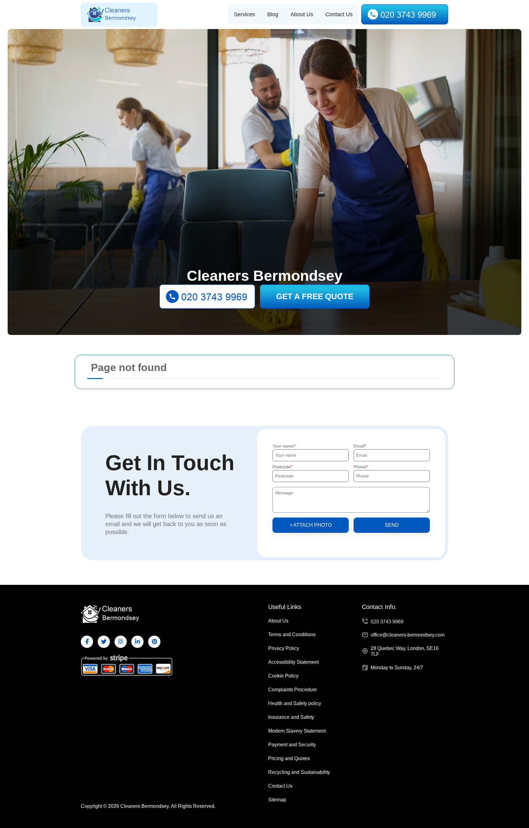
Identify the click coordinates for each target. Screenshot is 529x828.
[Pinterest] (154, 642)
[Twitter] (104, 642)
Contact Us (339, 14)
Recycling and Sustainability (299, 772)
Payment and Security (292, 744)
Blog (272, 14)
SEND (392, 525)
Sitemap (277, 799)
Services (244, 14)
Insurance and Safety (291, 717)
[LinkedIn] (137, 642)
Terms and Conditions (292, 634)
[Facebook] (87, 642)
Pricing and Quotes (289, 758)
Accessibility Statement (293, 662)
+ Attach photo (311, 525)
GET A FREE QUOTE (314, 296)
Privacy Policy (283, 648)
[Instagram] (120, 642)
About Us (302, 14)
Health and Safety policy (294, 703)
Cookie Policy (283, 675)
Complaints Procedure (292, 689)
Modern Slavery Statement (297, 730)
